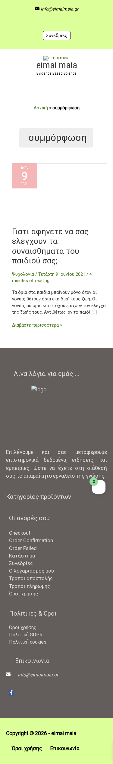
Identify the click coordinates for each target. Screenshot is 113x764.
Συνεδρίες (56, 35)
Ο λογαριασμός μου (31, 571)
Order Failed (23, 548)
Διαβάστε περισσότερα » (37, 325)
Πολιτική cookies (27, 642)
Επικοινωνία (65, 748)
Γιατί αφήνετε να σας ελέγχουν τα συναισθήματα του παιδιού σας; (50, 246)
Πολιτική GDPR (25, 635)
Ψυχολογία (23, 274)
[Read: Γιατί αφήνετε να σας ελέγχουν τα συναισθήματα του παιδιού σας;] (59, 194)
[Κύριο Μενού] (57, 92)
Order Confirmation (31, 540)
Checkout (19, 533)
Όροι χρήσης (23, 594)
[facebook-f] (11, 693)
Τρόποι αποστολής (31, 578)
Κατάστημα (22, 556)
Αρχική (41, 107)
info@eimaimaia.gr (59, 9)
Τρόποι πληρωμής (29, 586)
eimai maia (56, 65)
